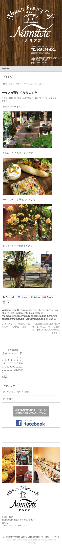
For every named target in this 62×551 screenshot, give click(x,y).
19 (9, 366)
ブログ (4, 101)
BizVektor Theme (36, 540)
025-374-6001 (46, 49)
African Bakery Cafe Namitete (27, 537)
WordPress (22, 540)
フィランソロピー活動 (18, 392)
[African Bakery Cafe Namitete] (31, 40)
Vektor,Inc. (52, 540)
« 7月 (4, 376)
